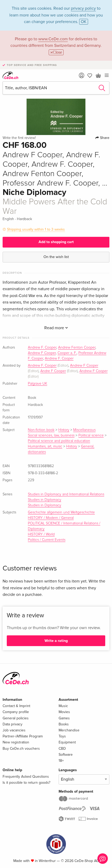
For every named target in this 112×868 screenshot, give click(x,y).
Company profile (16, 712)
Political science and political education (59, 441)
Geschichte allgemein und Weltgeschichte (61, 512)
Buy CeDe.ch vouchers (21, 748)
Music (63, 706)
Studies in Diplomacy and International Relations (66, 494)
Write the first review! (19, 138)
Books (64, 724)
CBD (62, 748)
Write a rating (56, 641)
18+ (61, 760)
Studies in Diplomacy (44, 500)
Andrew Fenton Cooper (76, 347)
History (63, 430)
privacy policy (83, 8)
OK (83, 21)
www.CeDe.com (53, 39)
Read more (54, 328)
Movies (64, 712)
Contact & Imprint (16, 706)
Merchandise (69, 730)
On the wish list (56, 257)
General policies (16, 718)
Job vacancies (14, 730)
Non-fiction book (41, 430)
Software (66, 754)
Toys (62, 736)
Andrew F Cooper (42, 353)
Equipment (67, 742)
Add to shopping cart (56, 242)
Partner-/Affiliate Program (23, 736)
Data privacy (12, 724)
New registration (16, 742)
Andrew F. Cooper (42, 347)
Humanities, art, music (45, 446)
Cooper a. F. (67, 353)
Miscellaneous (84, 430)
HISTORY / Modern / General (51, 518)
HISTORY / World (41, 534)
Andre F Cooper (53, 371)
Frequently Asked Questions (26, 776)
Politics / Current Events (46, 540)
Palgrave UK (37, 383)
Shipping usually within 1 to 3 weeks (36, 229)
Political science (91, 435)
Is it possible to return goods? (26, 782)
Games (64, 718)
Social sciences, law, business (51, 435)
